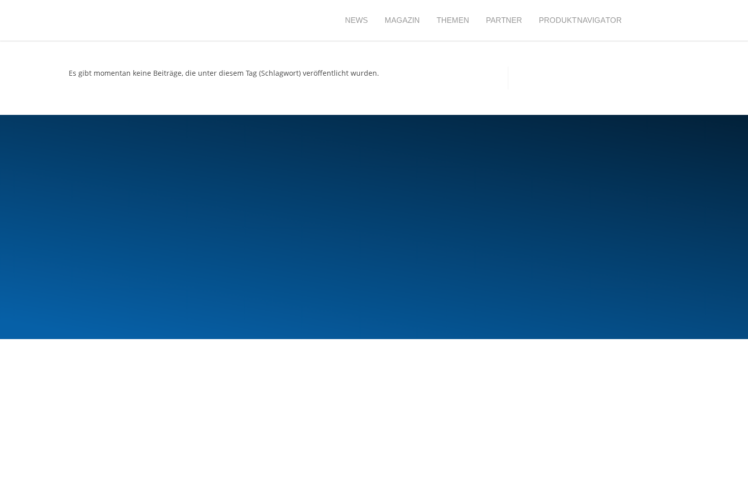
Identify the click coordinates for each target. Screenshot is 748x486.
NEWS (356, 20)
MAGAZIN (402, 20)
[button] (648, 20)
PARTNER (504, 20)
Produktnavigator (580, 20)
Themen (453, 20)
